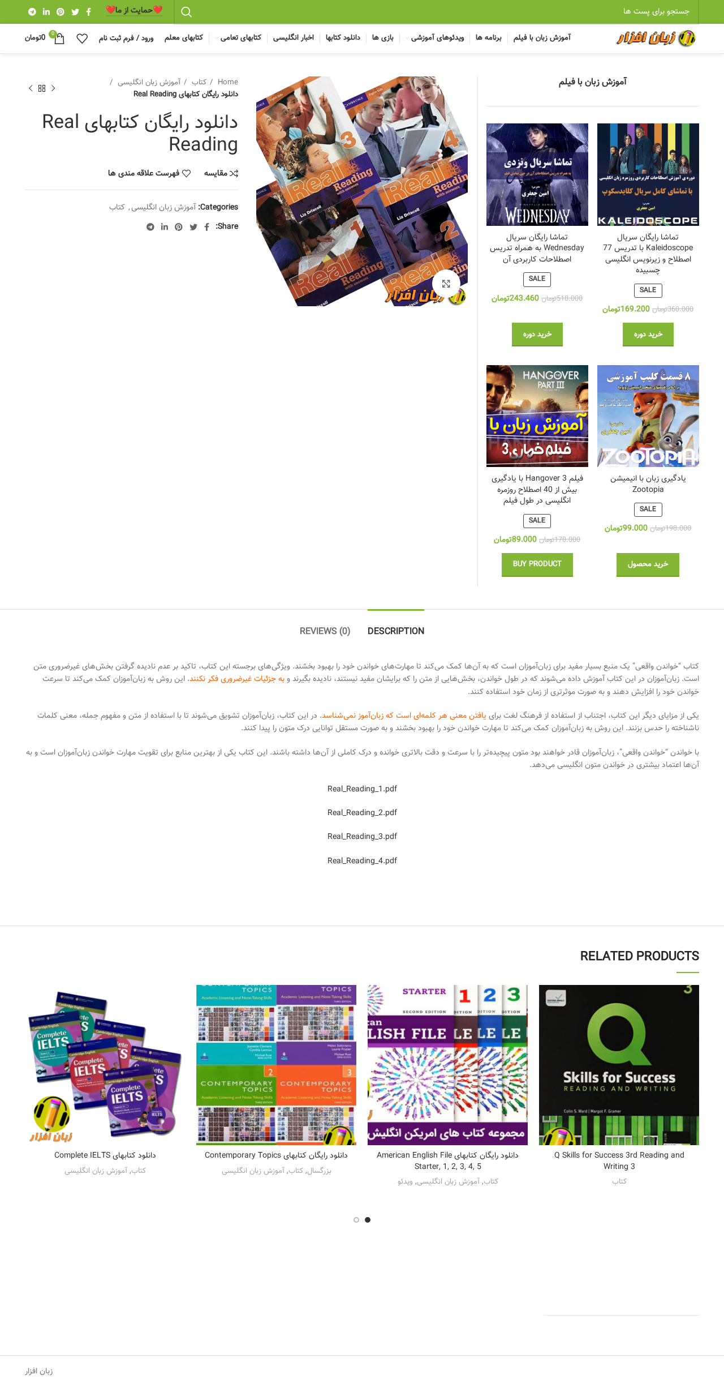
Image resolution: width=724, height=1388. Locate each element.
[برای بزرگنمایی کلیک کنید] (446, 283)
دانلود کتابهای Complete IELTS (105, 1156)
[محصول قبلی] (53, 88)
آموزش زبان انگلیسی (147, 82)
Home (227, 82)
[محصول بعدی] (30, 88)
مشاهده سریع (547, 1054)
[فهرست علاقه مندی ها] (547, 1003)
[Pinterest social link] (60, 12)
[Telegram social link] (32, 12)
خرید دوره (648, 334)
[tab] (396, 626)
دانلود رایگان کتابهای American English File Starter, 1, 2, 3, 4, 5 (448, 1161)
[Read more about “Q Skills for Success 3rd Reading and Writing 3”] (547, 1029)
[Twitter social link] (75, 12)
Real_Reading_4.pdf (362, 861)
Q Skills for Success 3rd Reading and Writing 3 (619, 1161)
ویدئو (405, 1182)
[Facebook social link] (88, 12)
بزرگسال (319, 1171)
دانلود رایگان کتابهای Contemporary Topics (276, 1156)
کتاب (197, 82)
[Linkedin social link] (46, 12)
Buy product (537, 564)
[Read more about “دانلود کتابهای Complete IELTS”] (33, 1029)
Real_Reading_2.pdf (362, 813)
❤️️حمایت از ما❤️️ (134, 11)
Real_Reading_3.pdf (362, 837)
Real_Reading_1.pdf (362, 789)
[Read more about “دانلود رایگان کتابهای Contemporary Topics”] (205, 1029)
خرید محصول (648, 564)
